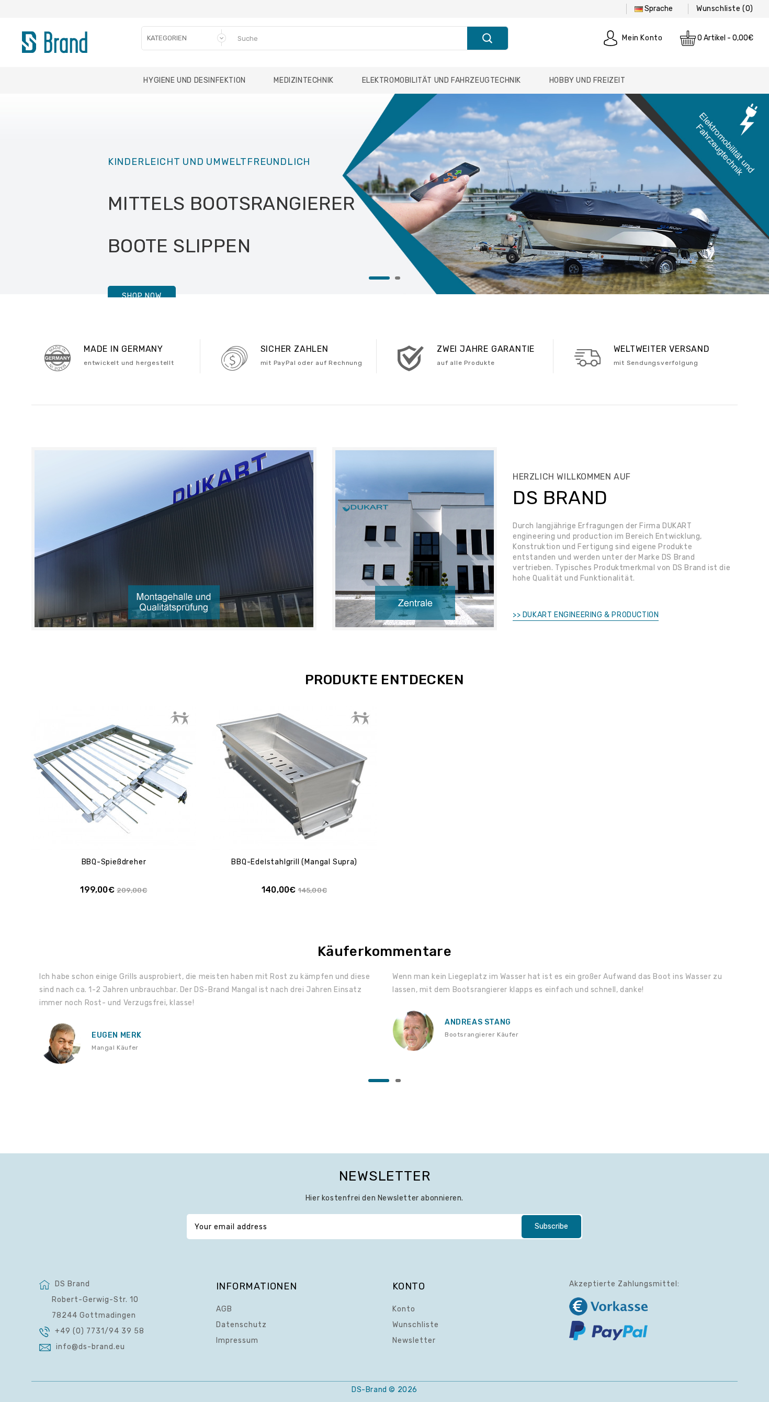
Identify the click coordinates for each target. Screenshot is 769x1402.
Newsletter (414, 1340)
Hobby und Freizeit (587, 80)
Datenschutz (241, 1324)
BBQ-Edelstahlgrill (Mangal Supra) (294, 862)
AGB (224, 1309)
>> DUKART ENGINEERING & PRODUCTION (586, 614)
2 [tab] (397, 278)
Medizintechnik (303, 80)
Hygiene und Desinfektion (194, 80)
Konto (403, 1309)
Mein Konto (642, 38)
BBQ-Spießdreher (114, 862)
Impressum (237, 1340)
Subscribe (551, 1226)
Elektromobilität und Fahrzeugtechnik (442, 80)
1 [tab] (379, 278)
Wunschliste (415, 1324)
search (487, 38)
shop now (142, 296)
